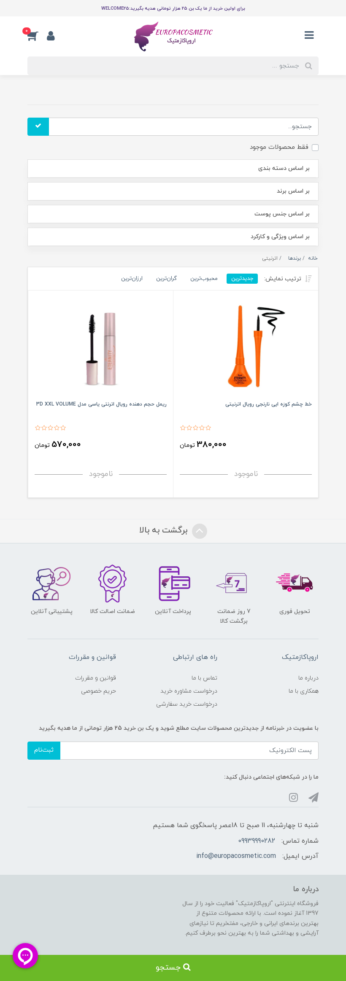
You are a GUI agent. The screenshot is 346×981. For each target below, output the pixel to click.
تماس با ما (204, 678)
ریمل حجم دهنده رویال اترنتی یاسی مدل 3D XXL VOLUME (101, 404)
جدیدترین (242, 278)
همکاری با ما (304, 691)
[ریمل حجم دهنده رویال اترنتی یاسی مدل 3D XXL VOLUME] (101, 347)
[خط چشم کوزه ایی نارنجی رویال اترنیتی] (246, 347)
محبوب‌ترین (204, 278)
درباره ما (308, 678)
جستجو (169, 967)
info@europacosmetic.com (236, 856)
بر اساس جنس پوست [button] (282, 214)
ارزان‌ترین (132, 278)
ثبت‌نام (44, 750)
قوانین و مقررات (95, 678)
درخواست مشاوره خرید (188, 691)
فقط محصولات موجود (279, 147)
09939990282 (256, 841)
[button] (37, 35)
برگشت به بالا (164, 530)
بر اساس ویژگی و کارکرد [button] (280, 237)
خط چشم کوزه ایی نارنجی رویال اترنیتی (268, 404)
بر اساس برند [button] (293, 191)
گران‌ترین (166, 278)
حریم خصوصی (98, 691)
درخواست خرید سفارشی (186, 704)
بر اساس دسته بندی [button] (284, 168)
